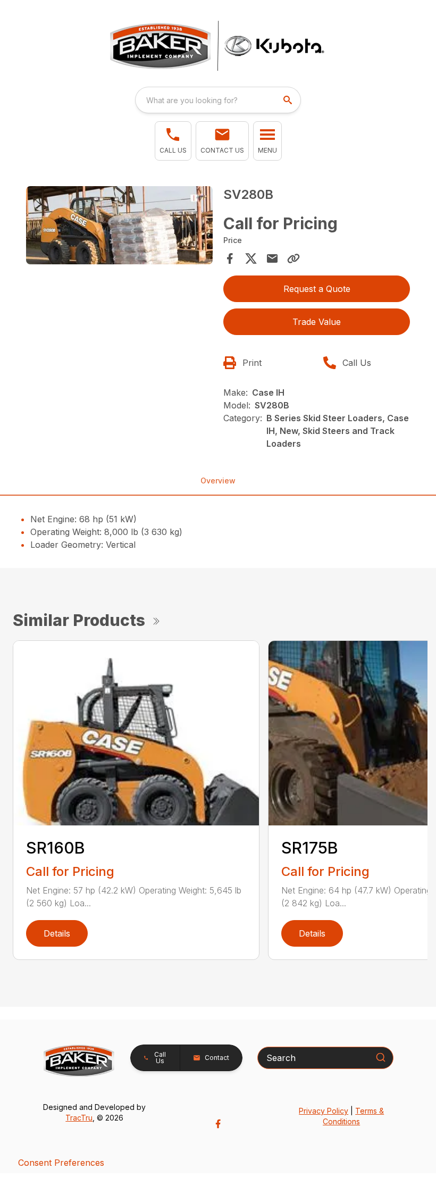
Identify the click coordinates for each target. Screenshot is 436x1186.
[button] (173, 141)
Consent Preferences (61, 1162)
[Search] (380, 1057)
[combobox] (218, 100)
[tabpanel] (119, 226)
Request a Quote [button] (316, 288)
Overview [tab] (218, 480)
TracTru (79, 1117)
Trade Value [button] (316, 321)
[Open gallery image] (119, 225)
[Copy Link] (293, 258)
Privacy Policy (323, 1110)
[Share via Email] (272, 258)
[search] (288, 100)
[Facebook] (218, 1124)
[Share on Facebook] (229, 258)
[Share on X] (251, 258)
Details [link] (57, 933)
